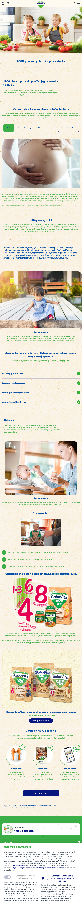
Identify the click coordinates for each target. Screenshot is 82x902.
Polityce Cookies (19, 865)
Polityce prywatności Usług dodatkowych (51, 868)
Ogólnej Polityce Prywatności (23, 868)
